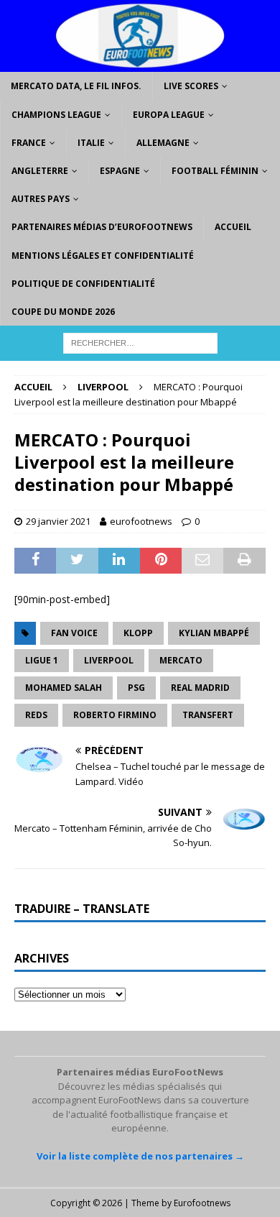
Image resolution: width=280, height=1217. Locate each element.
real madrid (200, 687)
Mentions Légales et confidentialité (102, 255)
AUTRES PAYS (40, 199)
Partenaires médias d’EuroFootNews (101, 227)
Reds (36, 715)
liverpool (109, 660)
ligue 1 (41, 660)
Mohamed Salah (63, 687)
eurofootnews (141, 521)
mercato (180, 660)
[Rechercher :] (140, 342)
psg (136, 687)
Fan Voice (74, 633)
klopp (138, 633)
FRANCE (28, 143)
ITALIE (91, 143)
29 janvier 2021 (58, 521)
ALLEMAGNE (163, 143)
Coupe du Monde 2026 (63, 312)
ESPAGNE (120, 171)
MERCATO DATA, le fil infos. (76, 86)
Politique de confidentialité (83, 283)
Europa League (169, 115)
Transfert (207, 715)
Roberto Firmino (115, 715)
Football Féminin (215, 171)
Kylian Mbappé (214, 633)
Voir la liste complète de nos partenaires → (140, 1155)
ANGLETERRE (39, 171)
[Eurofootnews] (140, 63)
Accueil (233, 227)
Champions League (56, 115)
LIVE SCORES (191, 86)
